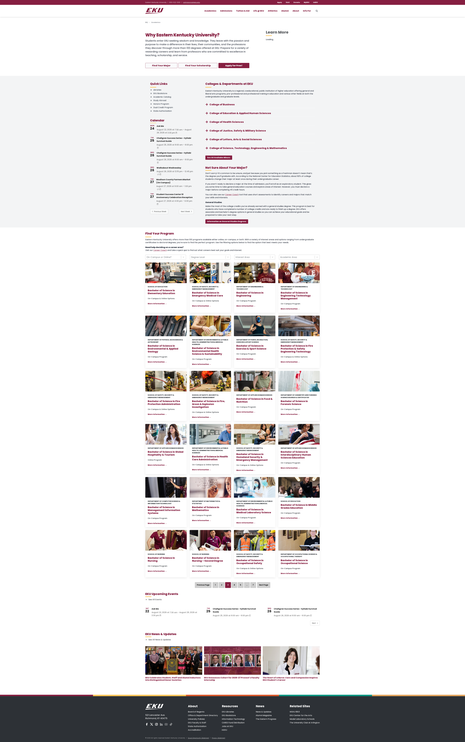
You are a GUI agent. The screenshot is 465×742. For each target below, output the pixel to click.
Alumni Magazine (264, 715)
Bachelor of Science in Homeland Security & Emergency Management (252, 457)
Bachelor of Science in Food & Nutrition (254, 400)
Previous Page (203, 585)
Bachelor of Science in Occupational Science (294, 562)
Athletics (272, 10)
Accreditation (194, 730)
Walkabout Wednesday (169, 167)
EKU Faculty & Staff (197, 722)
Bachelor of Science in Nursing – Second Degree (207, 559)
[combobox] (165, 257)
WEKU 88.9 (295, 711)
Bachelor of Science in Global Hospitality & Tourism (165, 453)
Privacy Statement (218, 738)
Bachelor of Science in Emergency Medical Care (207, 294)
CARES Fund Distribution (233, 722)
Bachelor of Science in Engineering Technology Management (296, 295)
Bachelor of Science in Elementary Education (161, 292)
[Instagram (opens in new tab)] (156, 724)
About (296, 10)
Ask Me (160, 126)
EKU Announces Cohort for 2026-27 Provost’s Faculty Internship (231, 679)
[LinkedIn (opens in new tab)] (161, 724)
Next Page (263, 585)
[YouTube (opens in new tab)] (166, 724)
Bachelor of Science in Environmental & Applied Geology (163, 348)
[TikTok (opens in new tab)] (171, 724)
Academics (210, 10)
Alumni (285, 10)
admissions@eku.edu (191, 2)
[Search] (317, 11)
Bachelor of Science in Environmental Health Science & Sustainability (207, 351)
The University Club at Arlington (305, 722)
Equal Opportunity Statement (198, 738)
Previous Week (160, 211)
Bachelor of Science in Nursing (161, 559)
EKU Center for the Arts (301, 715)
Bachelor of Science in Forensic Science (294, 403)
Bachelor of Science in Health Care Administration (210, 458)
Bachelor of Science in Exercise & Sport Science (251, 347)
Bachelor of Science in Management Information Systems (164, 510)
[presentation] (173, 660)
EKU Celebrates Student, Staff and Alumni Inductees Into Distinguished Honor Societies (173, 679)
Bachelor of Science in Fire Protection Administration (164, 403)
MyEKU (306, 2)
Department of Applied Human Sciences (254, 395)
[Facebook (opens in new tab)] (146, 724)
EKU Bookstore (229, 715)
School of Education (157, 287)
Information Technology (233, 719)
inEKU (315, 2)
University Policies (196, 719)
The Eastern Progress (266, 719)
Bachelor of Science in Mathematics (205, 509)
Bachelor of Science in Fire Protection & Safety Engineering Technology (297, 348)
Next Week (185, 211)
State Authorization (197, 726)
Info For (307, 10)
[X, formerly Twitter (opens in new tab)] (151, 724)
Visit (288, 2)
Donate (297, 2)
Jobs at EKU (227, 726)
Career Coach (232, 194)
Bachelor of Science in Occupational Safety (250, 562)
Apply (279, 2)
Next (314, 623)
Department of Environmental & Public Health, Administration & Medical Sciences (210, 342)
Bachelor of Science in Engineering (250, 294)
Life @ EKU (258, 10)
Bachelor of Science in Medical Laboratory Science (253, 511)
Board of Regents (196, 711)
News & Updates (263, 711)
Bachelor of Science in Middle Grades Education (299, 506)
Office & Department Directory (203, 715)
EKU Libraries (228, 711)
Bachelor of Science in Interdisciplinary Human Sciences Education (296, 455)
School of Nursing (156, 554)
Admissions (226, 10)
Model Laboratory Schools (302, 719)
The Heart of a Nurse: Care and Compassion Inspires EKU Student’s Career (290, 679)
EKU (146, 22)
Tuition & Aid (242, 10)
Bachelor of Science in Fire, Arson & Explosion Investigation (208, 404)
